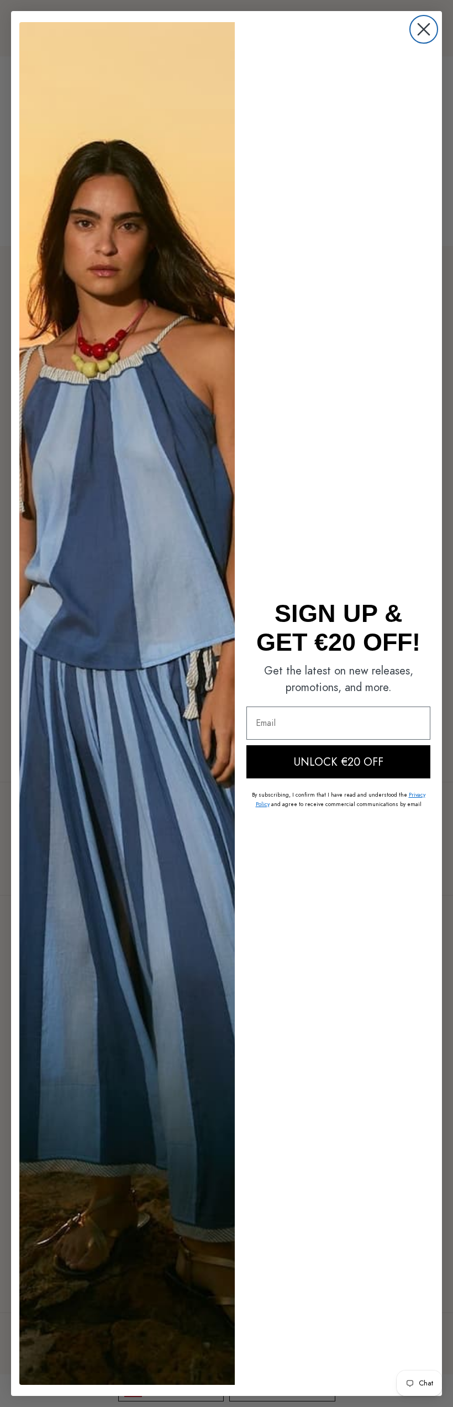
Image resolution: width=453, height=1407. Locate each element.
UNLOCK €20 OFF (338, 762)
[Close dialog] (424, 29)
